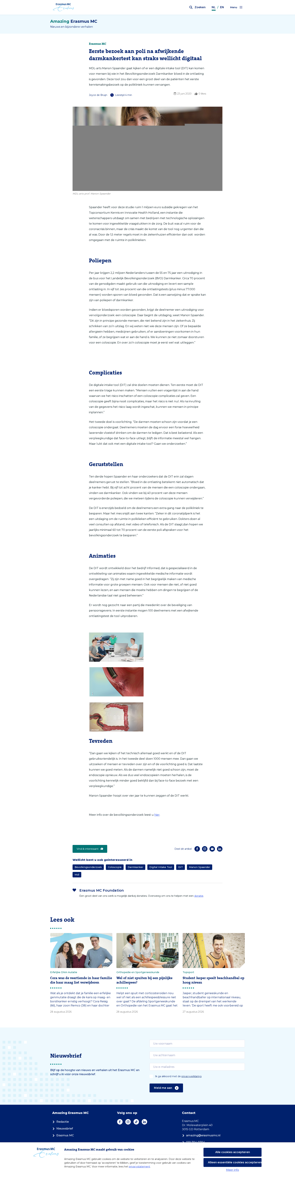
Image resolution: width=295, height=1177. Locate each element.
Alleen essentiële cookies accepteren (235, 1162)
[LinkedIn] (219, 849)
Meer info (232, 1170)
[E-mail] (212, 849)
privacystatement (139, 1166)
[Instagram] (204, 849)
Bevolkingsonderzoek (88, 867)
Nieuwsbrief (64, 1128)
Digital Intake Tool (160, 867)
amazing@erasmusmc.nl (203, 1135)
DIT (180, 867)
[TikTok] (136, 1122)
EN (222, 7)
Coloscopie (115, 867)
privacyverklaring (191, 1076)
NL (214, 7)
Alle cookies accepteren (232, 1152)
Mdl (77, 874)
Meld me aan (163, 1087)
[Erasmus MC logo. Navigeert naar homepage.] (63, 7)
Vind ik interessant (88, 848)
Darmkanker (135, 867)
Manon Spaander (199, 867)
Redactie (62, 1121)
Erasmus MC (65, 1135)
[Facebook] (197, 849)
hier (157, 814)
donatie (198, 895)
